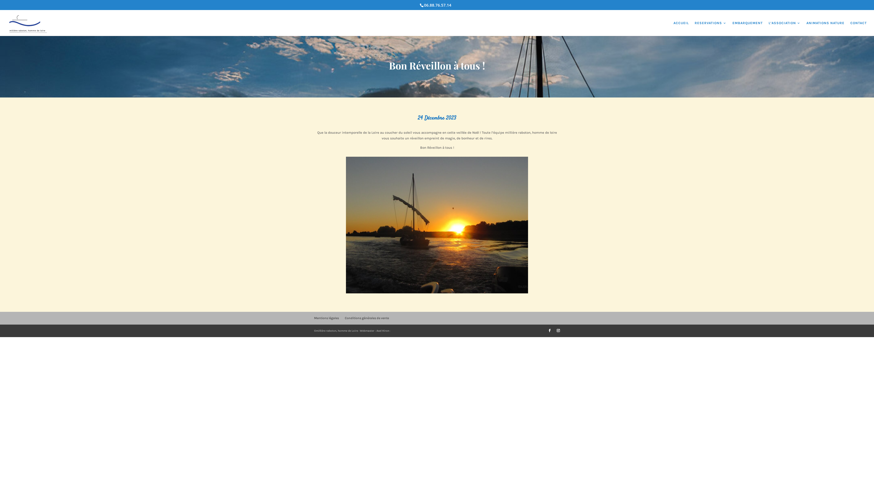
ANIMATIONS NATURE (825, 23)
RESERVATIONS (708, 23)
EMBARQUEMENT (747, 23)
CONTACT (858, 23)
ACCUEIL (681, 23)
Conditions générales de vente (367, 318)
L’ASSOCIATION (782, 23)
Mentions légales (326, 318)
